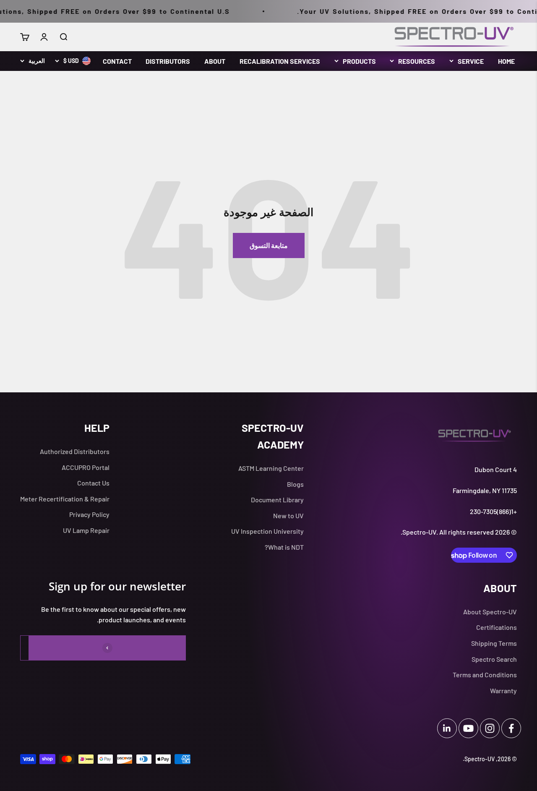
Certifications (496, 627)
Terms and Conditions (485, 675)
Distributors (168, 61)
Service (471, 61)
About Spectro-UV (490, 612)
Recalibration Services (280, 61)
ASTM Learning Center (271, 468)
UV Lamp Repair (86, 530)
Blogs (295, 484)
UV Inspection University (267, 531)
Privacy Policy (89, 514)
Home (506, 61)
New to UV (288, 516)
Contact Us (93, 483)
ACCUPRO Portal (85, 467)
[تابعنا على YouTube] (468, 728)
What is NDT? (284, 547)
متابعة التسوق (269, 245)
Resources (416, 61)
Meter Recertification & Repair (64, 499)
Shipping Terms (494, 643)
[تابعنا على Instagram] (489, 728)
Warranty (503, 690)
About (214, 61)
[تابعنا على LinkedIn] (447, 728)
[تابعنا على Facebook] (511, 728)
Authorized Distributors (74, 451)
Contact (117, 61)
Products (359, 61)
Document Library (277, 500)
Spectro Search (494, 659)
